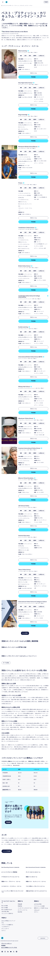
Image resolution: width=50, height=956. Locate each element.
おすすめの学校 (37, 904)
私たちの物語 (5, 907)
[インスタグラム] (5, 951)
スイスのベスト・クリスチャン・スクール (11, 886)
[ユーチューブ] (10, 951)
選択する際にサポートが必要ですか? (13, 809)
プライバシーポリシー (6, 943)
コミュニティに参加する (7, 913)
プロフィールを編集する (7, 924)
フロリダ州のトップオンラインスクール (35, 886)
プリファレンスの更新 (39, 906)
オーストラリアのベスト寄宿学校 (9, 872)
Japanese (42, 938)
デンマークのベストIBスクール (33, 872)
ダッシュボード (5, 928)
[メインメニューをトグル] (2, 2)
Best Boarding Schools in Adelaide (10, 867)
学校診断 (20, 904)
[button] (46, 2)
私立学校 (20, 912)
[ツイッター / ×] (13, 951)
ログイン (36, 912)
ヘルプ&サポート (6, 926)
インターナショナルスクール (24, 908)
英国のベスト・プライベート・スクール (10, 881)
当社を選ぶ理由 (5, 911)
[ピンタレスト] (16, 951)
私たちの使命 (5, 905)
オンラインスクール (6, 5)
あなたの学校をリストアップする (9, 947)
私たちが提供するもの (7, 909)
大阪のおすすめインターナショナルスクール (36, 891)
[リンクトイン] (8, 951)
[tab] (20, 56)
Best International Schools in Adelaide (36, 867)
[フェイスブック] (2, 951)
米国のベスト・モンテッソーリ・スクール (36, 881)
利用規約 (3, 945)
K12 (10, 5)
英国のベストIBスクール (31, 876)
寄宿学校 (20, 906)
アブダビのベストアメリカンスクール (10, 876)
